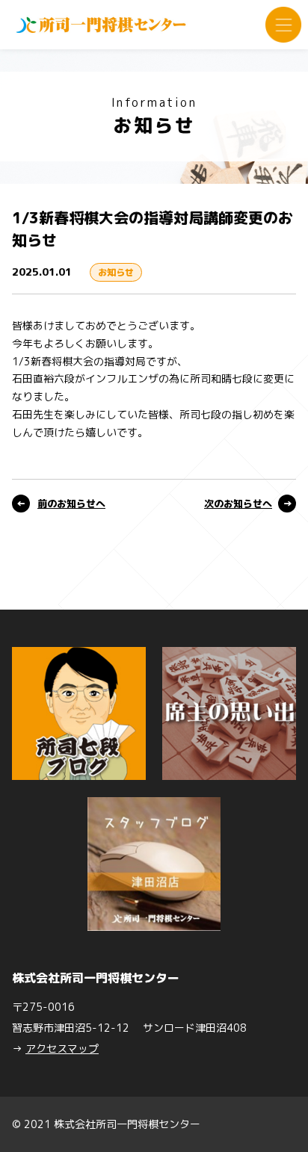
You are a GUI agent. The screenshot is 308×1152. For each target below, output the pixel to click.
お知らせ (116, 272)
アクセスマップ (62, 1048)
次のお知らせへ (238, 503)
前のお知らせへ (71, 503)
